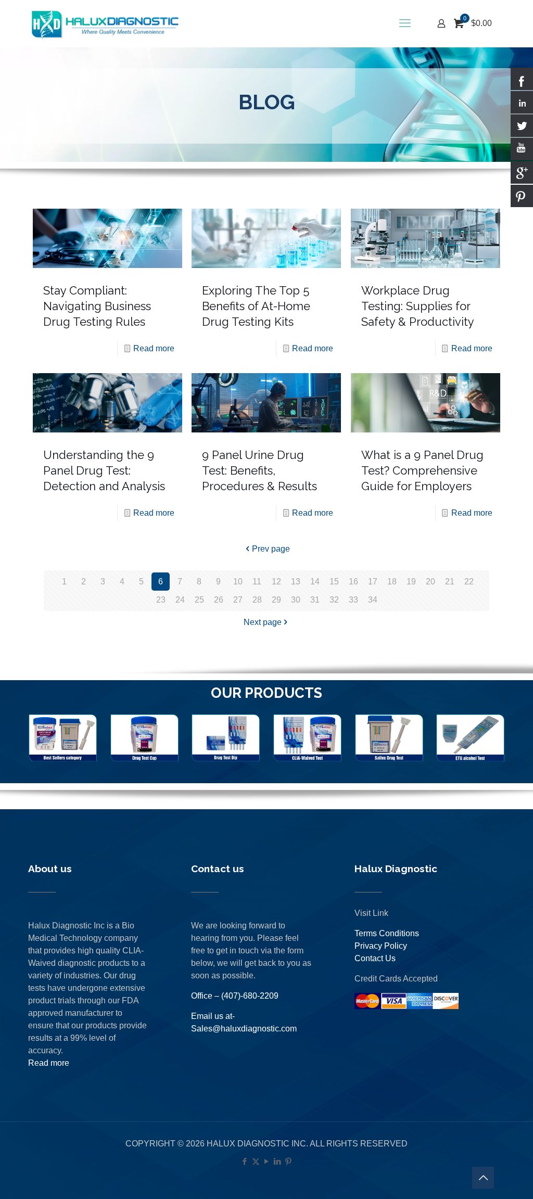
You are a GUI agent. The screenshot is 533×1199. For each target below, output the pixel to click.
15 (334, 581)
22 (469, 581)
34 (372, 599)
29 (276, 599)
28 (257, 599)
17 (372, 581)
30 (295, 599)
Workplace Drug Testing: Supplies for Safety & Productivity (417, 306)
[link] (62, 738)
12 (276, 581)
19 (411, 581)
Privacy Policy (380, 945)
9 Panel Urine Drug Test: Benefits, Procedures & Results (259, 470)
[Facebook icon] (245, 1161)
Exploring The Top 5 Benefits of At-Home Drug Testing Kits (256, 306)
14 (315, 581)
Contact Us (375, 958)
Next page (263, 622)
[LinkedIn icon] (278, 1161)
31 (315, 599)
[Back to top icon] (483, 1178)
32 (334, 599)
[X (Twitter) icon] (256, 1161)
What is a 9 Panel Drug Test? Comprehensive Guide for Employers (422, 470)
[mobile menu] (405, 23)
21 (449, 581)
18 (392, 581)
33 (353, 599)
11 (256, 581)
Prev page (271, 548)
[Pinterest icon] (289, 1161)
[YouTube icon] (267, 1161)
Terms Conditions (386, 933)
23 (161, 599)
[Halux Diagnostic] (104, 23)
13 (295, 581)
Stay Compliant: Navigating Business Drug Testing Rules (97, 306)
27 (238, 599)
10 (238, 581)
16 (353, 581)
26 (218, 599)
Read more (153, 348)
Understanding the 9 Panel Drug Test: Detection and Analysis (104, 470)
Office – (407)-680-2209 (234, 995)
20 (430, 581)
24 (180, 599)
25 (199, 599)
